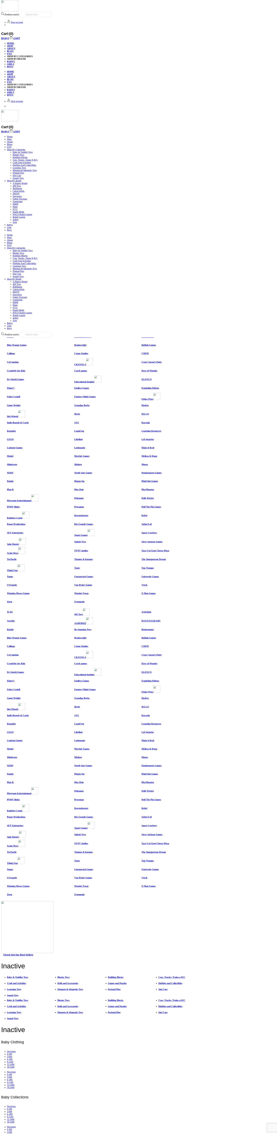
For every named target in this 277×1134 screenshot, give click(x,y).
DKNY (16, 193)
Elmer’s (10, 388)
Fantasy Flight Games (85, 396)
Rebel (144, 515)
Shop (10, 46)
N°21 (15, 209)
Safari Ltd (147, 524)
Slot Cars (17, 175)
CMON (145, 353)
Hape (15, 206)
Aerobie (11, 621)
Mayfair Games (81, 456)
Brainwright (80, 345)
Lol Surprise (148, 439)
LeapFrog (79, 431)
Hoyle (77, 414)
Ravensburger (81, 515)
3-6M (9, 1056)
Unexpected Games (83, 576)
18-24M (10, 1067)
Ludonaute (79, 447)
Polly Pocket (148, 498)
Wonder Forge (81, 593)
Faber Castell (13, 396)
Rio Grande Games (83, 524)
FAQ (9, 53)
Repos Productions (16, 524)
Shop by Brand (14, 180)
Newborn (11, 1051)
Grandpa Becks (82, 405)
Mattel (10, 456)
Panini (10, 481)
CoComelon (13, 362)
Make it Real (148, 447)
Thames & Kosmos (83, 559)
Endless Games (81, 388)
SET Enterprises (15, 533)
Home (10, 136)
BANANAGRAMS (151, 621)
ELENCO (146, 379)
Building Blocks (20, 157)
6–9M (9, 1059)
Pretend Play (18, 173)
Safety (15, 219)
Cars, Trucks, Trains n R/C (25, 160)
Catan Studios (81, 353)
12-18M (10, 1064)
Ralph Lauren (19, 217)
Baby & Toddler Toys (23, 152)
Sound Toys (18, 178)
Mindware (12, 464)
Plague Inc (79, 481)
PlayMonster (148, 489)
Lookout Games (15, 447)
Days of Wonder (149, 370)
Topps (10, 576)
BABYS (11, 61)
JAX (76, 422)
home (10, 43)
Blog (10, 51)
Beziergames (148, 629)
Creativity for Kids (16, 370)
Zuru (9, 601)
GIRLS (10, 64)
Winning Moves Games (18, 593)
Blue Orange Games (17, 345)
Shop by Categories (16, 149)
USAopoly (12, 585)
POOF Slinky (13, 507)
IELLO (145, 414)
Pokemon (79, 498)
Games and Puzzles (117, 983)
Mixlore (78, 464)
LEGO (10, 439)
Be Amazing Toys (82, 629)
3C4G (10, 612)
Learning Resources (151, 431)
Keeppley (11, 431)
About (11, 48)
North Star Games (83, 473)
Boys (9, 230)
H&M (15, 204)
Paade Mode (18, 212)
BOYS (10, 66)
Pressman (79, 507)
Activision (146, 612)
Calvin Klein (18, 191)
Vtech (144, 585)
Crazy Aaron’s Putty (152, 362)
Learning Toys (19, 168)
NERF (10, 473)
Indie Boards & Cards (18, 422)
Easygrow (17, 196)
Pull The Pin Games (151, 507)
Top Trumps (148, 568)
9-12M (10, 1062)
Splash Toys (80, 541)
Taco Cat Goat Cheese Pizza (155, 550)
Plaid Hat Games (150, 481)
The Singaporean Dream (154, 559)
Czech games (80, 370)
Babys (10, 225)
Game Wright (13, 405)
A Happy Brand (20, 183)
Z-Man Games (149, 593)
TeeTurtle (11, 559)
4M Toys (17, 186)
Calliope (11, 353)
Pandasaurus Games (152, 473)
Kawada (146, 422)
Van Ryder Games (83, 585)
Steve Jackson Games (152, 541)
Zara (15, 222)
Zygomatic (79, 601)
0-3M (9, 1054)
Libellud (78, 439)
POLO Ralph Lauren (22, 214)
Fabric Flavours (20, 199)
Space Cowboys (149, 533)
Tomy (77, 568)
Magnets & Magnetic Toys (25, 170)
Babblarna (17, 188)
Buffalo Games (149, 345)
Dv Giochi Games (15, 379)
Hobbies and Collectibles (24, 165)
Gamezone (18, 201)
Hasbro (145, 405)
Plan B (10, 489)
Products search (12, 14)
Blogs (9, 144)
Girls (9, 227)
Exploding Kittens (150, 388)
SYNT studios (81, 550)
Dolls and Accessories (67, 983)
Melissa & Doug (149, 456)
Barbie (10, 629)
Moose (145, 464)
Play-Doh (79, 489)
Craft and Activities (22, 162)
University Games (150, 576)
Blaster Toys (18, 155)
